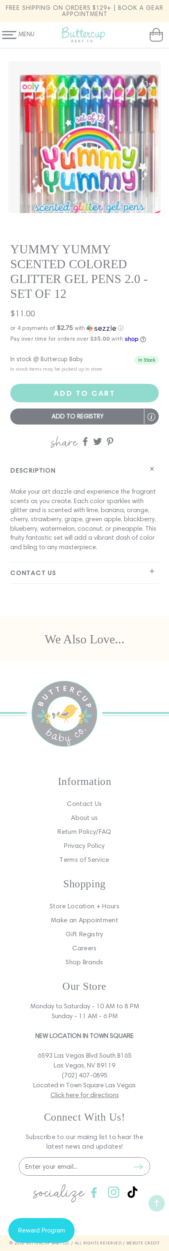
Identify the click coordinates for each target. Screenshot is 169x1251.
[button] (155, 35)
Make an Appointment (84, 920)
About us (84, 818)
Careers (84, 948)
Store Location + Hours (84, 906)
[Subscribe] (138, 1166)
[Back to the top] (156, 1203)
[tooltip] (151, 417)
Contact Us (84, 804)
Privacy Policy (84, 845)
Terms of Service (84, 859)
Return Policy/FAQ (84, 832)
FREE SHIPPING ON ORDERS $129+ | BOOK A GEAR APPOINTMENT (84, 11)
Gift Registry (84, 934)
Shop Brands (84, 962)
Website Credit (143, 1243)
